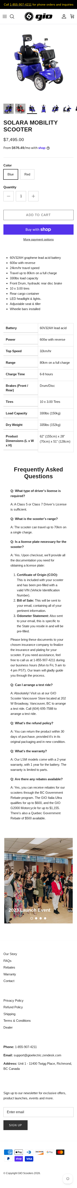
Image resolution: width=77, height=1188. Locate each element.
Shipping (9, 1014)
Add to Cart (38, 215)
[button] (32, 918)
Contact (8, 981)
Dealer (8, 1027)
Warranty (9, 974)
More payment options (38, 239)
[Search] (14, 16)
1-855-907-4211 (21, 4)
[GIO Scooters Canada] (38, 16)
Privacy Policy (13, 1000)
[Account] (63, 16)
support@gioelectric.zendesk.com (32, 1055)
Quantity (9, 187)
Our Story (10, 954)
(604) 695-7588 (42, 708)
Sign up (15, 1125)
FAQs (7, 961)
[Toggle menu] (4, 16)
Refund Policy (13, 1007)
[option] (38, 62)
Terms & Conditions (17, 1020)
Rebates (9, 967)
